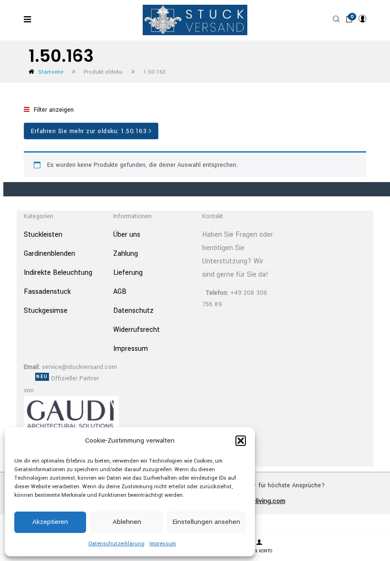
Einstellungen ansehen (206, 521)
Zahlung (125, 254)
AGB (120, 292)
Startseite (50, 72)
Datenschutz (133, 311)
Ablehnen (127, 521)
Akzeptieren (50, 521)
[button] (240, 440)
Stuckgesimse (46, 311)
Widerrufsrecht (136, 330)
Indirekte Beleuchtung (58, 273)
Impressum (162, 543)
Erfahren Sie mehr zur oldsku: (88, 131)
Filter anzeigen (53, 110)
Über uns (126, 235)
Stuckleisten (43, 235)
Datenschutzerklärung (116, 543)
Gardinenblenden (49, 254)
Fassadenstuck (47, 292)
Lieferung (128, 273)
